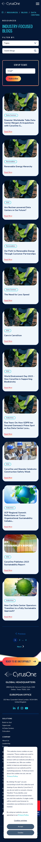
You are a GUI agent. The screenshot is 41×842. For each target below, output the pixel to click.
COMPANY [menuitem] (6, 737)
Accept (20, 826)
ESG (7, 202)
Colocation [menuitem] (6, 731)
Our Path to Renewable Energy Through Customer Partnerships (20, 252)
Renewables (10, 162)
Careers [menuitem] (5, 746)
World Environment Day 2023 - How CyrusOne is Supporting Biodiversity (19, 379)
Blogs (24, 12)
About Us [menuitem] (5, 741)
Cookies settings (20, 820)
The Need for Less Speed (16, 294)
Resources (12, 12)
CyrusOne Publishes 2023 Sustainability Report (16, 563)
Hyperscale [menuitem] (6, 725)
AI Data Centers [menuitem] (8, 728)
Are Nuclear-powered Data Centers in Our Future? (17, 209)
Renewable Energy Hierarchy (18, 166)
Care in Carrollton (13, 335)
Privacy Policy (12, 776)
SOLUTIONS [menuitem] (7, 719)
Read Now (8, 131)
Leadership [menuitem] (6, 743)
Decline (20, 833)
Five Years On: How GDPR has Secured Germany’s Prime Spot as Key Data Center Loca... (19, 425)
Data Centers (11, 115)
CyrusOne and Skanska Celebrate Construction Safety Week (20, 470)
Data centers (35, 13)
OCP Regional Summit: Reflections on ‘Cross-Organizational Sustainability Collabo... (18, 516)
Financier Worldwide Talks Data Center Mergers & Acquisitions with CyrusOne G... (19, 123)
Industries (10, 418)
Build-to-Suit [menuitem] (7, 722)
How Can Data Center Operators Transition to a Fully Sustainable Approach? (20, 608)
